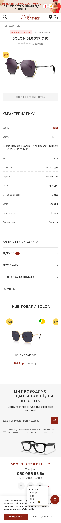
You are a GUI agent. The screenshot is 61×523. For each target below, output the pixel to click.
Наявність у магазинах (20, 241)
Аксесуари (11, 265)
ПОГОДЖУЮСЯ (16, 516)
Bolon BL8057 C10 (12, 26)
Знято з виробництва (30, 97)
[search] (5, 17)
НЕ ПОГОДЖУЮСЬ (42, 516)
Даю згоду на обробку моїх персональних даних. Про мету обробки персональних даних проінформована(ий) (33, 431)
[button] (54, 499)
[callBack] (56, 17)
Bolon (55, 127)
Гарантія (9, 288)
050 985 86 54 (30, 473)
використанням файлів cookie (19, 509)
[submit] (54, 420)
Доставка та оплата (18, 277)
